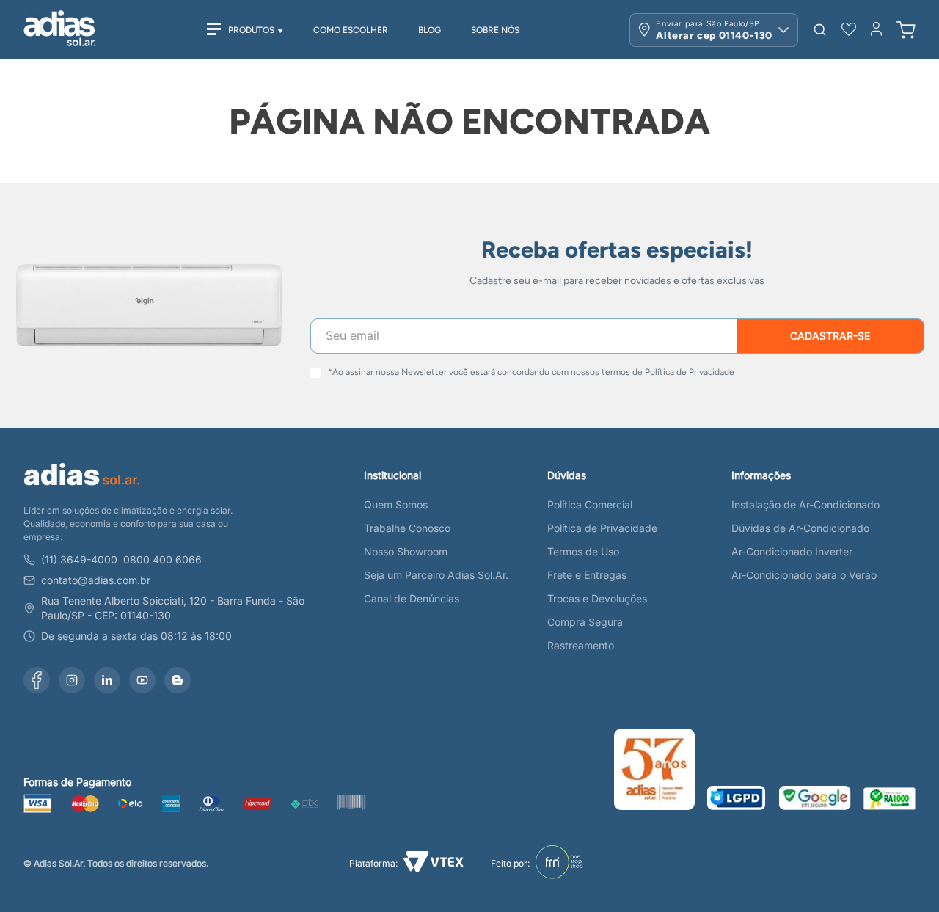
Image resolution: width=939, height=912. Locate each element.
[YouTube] (142, 680)
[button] (820, 30)
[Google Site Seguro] (815, 799)
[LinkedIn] (107, 680)
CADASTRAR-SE (830, 335)
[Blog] (177, 680)
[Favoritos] (848, 30)
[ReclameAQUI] (889, 800)
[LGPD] (736, 799)
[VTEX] (433, 863)
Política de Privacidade (689, 372)
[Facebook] (36, 680)
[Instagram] (72, 680)
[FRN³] (559, 863)
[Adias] (82, 488)
